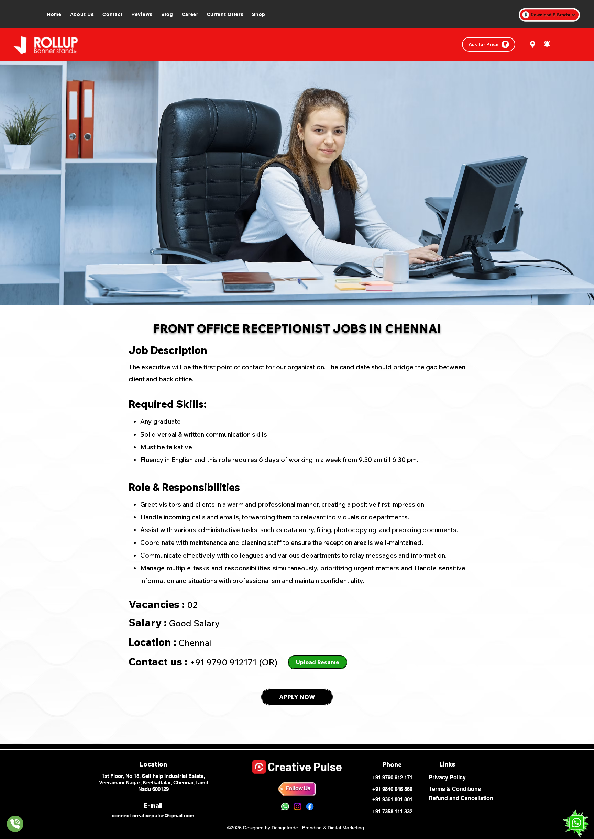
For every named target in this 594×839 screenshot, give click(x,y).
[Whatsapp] (285, 807)
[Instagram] (297, 807)
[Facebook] (310, 807)
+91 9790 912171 (223, 662)
